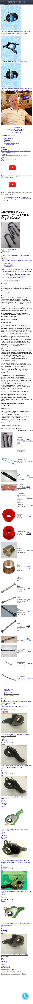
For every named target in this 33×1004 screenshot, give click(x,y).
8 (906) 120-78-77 (7, 971)
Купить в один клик (7, 260)
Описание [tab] (7, 263)
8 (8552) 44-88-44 (18, 971)
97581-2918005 (28, 487)
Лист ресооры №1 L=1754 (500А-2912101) (21, 678)
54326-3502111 (28, 600)
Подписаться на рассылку (8, 159)
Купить (3, 744)
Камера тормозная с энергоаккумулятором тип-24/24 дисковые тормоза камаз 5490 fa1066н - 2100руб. (16, 89)
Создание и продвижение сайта (10, 974)
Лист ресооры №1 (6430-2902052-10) (21, 650)
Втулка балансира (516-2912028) (21, 550)
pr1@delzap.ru (16, 132)
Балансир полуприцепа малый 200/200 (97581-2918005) (21, 488)
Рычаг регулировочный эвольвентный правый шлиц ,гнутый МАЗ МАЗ (15, 735)
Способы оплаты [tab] (9, 266)
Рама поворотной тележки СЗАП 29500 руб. (14, 61)
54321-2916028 (28, 515)
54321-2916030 (28, 533)
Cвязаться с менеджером (8, 135)
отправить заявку (23, 276)
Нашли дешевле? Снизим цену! (22, 260)
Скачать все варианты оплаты (10, 425)
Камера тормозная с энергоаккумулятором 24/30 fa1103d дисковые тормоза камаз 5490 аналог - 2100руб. (15, 33)
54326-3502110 (28, 626)
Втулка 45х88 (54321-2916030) (21, 533)
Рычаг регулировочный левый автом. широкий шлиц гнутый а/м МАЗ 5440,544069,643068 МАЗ (15, 861)
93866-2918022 (28, 567)
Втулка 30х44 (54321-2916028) (21, 515)
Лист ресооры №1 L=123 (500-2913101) (21, 663)
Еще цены (4, 740)
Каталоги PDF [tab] (8, 265)
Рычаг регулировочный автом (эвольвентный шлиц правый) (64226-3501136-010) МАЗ (16, 766)
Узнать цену (4, 257)
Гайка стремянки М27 (20, 578)
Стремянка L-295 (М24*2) (21, 450)
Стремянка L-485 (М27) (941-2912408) (21, 461)
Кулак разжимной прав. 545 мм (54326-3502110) (21, 626)
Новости (3, 147)
